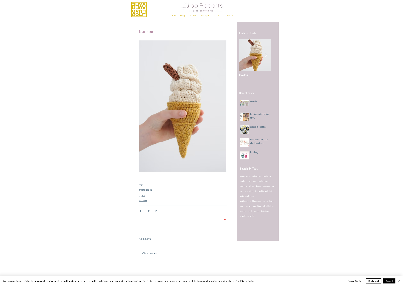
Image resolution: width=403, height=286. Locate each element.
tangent (256, 211)
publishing (257, 206)
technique (265, 211)
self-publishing (268, 206)
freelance (266, 186)
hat (273, 186)
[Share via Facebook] (140, 210)
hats (241, 191)
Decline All (373, 281)
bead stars (267, 176)
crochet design (145, 189)
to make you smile (247, 216)
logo (241, 206)
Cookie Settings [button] (355, 281)
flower (258, 186)
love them (143, 200)
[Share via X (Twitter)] (148, 210)
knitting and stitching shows (250, 201)
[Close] (399, 280)
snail (250, 211)
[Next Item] (266, 55)
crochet (142, 196)
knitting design (268, 201)
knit (271, 191)
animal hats (256, 176)
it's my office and (261, 191)
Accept (389, 281)
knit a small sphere (247, 196)
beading (243, 181)
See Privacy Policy (245, 281)
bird (249, 181)
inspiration (249, 191)
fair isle (251, 186)
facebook (243, 186)
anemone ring (245, 176)
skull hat (243, 211)
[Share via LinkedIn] (156, 210)
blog (254, 181)
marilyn (248, 206)
